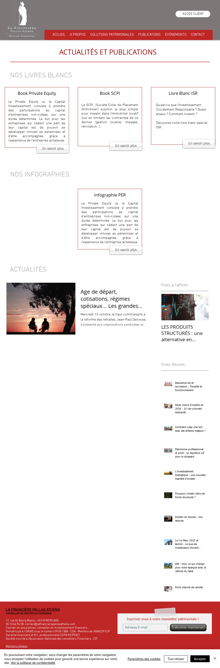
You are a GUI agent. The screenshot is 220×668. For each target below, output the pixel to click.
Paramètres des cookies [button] (144, 659)
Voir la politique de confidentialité (33, 662)
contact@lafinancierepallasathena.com (50, 624)
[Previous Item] (168, 307)
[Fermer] (214, 659)
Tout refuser (176, 659)
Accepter (200, 659)
